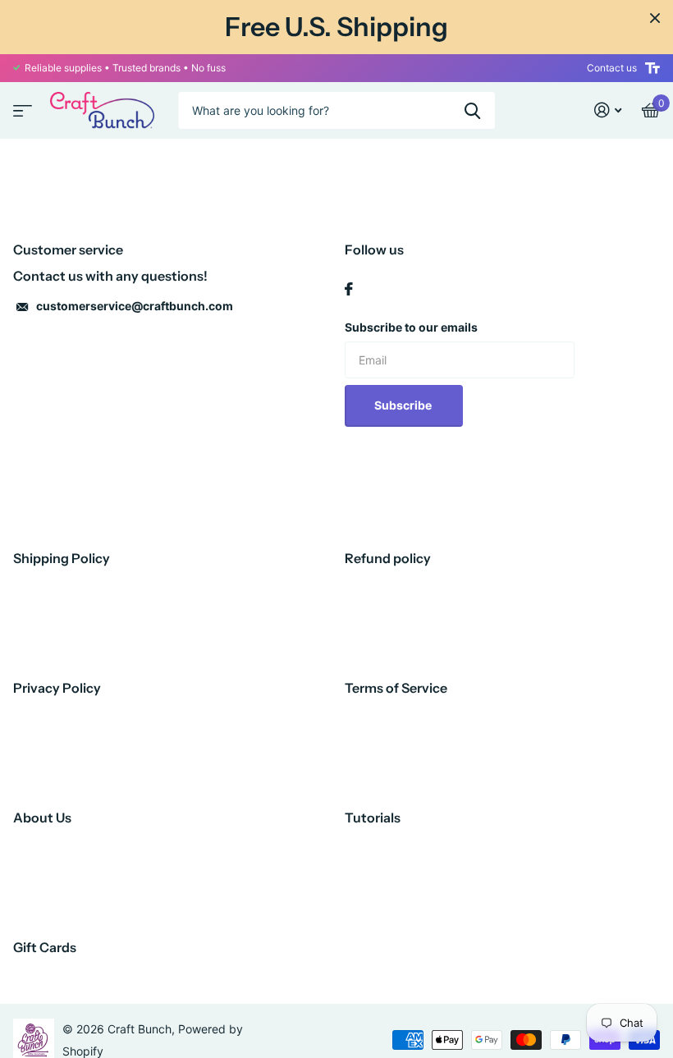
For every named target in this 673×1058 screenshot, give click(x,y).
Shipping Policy (61, 558)
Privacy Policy (57, 688)
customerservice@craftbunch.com (134, 306)
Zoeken (472, 110)
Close (655, 18)
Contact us (612, 68)
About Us (42, 817)
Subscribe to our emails (411, 327)
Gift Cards (44, 947)
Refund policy (388, 558)
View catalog (20, 105)
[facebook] (349, 289)
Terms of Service (396, 688)
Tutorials (373, 817)
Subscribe (404, 405)
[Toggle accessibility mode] (652, 68)
